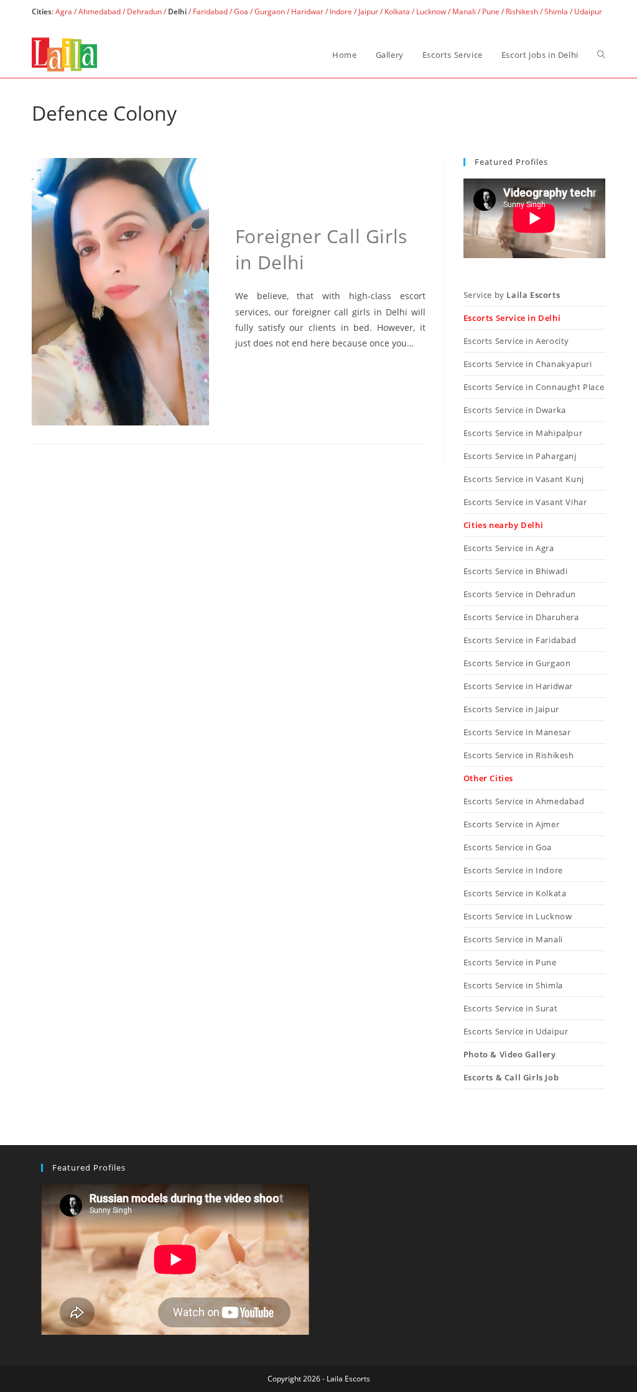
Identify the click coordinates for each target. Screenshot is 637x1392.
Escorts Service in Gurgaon (517, 663)
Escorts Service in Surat (510, 1008)
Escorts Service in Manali (513, 939)
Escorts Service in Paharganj (520, 456)
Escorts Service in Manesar (517, 732)
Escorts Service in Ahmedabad (524, 801)
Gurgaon (269, 11)
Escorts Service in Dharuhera (521, 617)
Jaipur (368, 11)
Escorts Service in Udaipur (516, 1031)
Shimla (556, 11)
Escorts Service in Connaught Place (533, 386)
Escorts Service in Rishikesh (518, 755)
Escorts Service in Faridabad (520, 640)
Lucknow (431, 11)
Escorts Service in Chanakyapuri (527, 363)
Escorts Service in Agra (508, 548)
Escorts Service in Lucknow (517, 916)
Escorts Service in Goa (507, 847)
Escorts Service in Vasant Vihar (525, 502)
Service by (511, 294)
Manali (464, 11)
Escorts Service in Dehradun (519, 594)
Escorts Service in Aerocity (516, 340)
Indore (341, 11)
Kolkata (397, 11)
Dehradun (144, 11)
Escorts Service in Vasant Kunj (523, 479)
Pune (491, 11)
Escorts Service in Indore (513, 870)
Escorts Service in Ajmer (511, 824)
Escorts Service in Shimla (513, 985)
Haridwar (307, 11)
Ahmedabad (99, 11)
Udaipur (588, 11)
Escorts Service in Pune (510, 962)
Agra (62, 11)
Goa (241, 11)
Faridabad (210, 11)
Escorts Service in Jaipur (511, 709)
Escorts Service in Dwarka (514, 409)
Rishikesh (522, 11)
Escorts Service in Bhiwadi (515, 571)
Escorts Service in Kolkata (515, 893)
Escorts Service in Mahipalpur (522, 432)
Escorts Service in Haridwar (518, 686)
